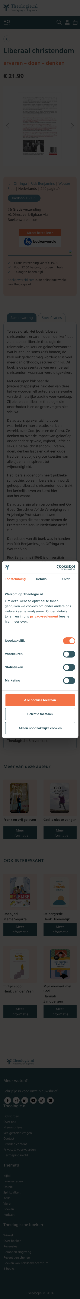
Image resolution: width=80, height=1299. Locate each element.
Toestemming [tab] (15, 579)
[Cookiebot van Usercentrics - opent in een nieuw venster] (57, 567)
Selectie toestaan (40, 714)
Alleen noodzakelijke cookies (40, 728)
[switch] (69, 654)
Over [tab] (66, 579)
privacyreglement (44, 616)
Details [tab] (41, 579)
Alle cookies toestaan (40, 700)
